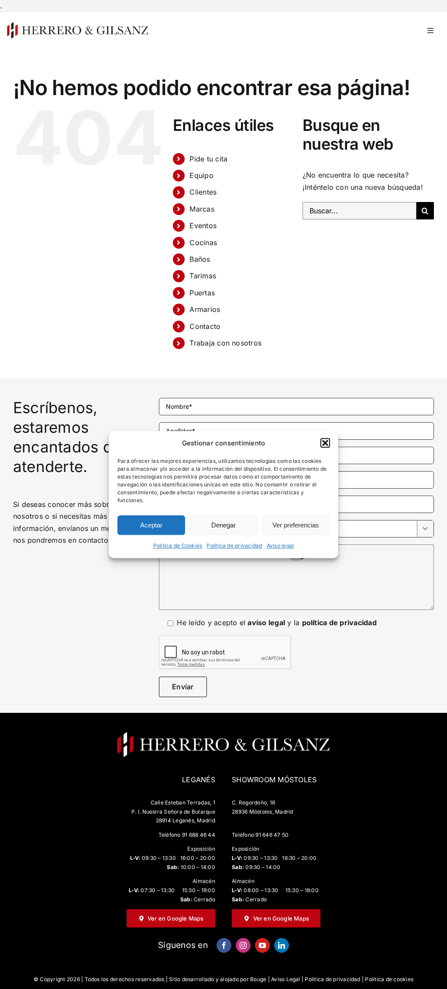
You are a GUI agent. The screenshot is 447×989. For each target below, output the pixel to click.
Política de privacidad (332, 979)
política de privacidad (339, 622)
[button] (325, 443)
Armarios (204, 309)
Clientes (203, 192)
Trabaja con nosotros (225, 343)
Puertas (202, 292)
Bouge (258, 979)
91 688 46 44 (198, 835)
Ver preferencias (295, 525)
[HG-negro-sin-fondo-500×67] (77, 24)
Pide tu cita (208, 158)
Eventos (203, 225)
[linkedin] (281, 945)
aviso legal (266, 622)
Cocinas (203, 242)
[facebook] (224, 945)
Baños (199, 259)
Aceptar (151, 525)
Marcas (201, 209)
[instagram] (243, 945)
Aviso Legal (285, 979)
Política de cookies (389, 979)
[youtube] (262, 945)
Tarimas (202, 275)
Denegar (223, 525)
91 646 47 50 (272, 835)
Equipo (201, 175)
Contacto (204, 326)
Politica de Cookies (178, 546)
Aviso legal (280, 546)
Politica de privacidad (234, 546)
